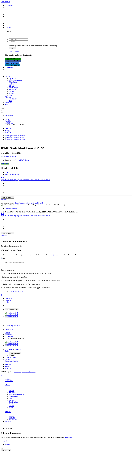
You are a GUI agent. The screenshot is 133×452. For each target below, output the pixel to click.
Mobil (7, 302)
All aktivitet (13, 99)
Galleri (11, 91)
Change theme (6, 450)
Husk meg (12, 46)
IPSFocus (18, 349)
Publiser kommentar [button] (12, 309)
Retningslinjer (13, 88)
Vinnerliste (12, 78)
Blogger (11, 86)
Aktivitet (8, 97)
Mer (10, 95)
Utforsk (7, 76)
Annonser (8, 103)
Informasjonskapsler (11, 361)
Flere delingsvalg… (7, 197)
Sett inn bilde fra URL (16, 291)
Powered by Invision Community (25, 372)
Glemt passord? (14, 51)
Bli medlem (9, 67)
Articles (11, 84)
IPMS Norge (5, 164)
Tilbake (11, 389)
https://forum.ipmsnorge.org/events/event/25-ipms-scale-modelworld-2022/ (25, 180)
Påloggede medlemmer (16, 80)
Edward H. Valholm (22, 160)
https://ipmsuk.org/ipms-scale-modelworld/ (29, 203)
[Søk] (1, 112)
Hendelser (12, 89)
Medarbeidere (13, 82)
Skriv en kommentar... (8, 270)
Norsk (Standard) (15, 353)
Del (2, 178)
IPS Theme (8, 349)
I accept (4, 441)
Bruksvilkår (68, 437)
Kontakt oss (9, 359)
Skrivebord (8, 298)
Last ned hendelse (11, 208)
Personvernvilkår (10, 357)
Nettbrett (8, 300)
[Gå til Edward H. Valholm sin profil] (8, 156)
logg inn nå (54, 255)
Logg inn (8, 27)
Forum (11, 93)
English (12, 355)
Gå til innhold (5, 2)
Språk (7, 351)
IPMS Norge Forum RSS (13, 326)
